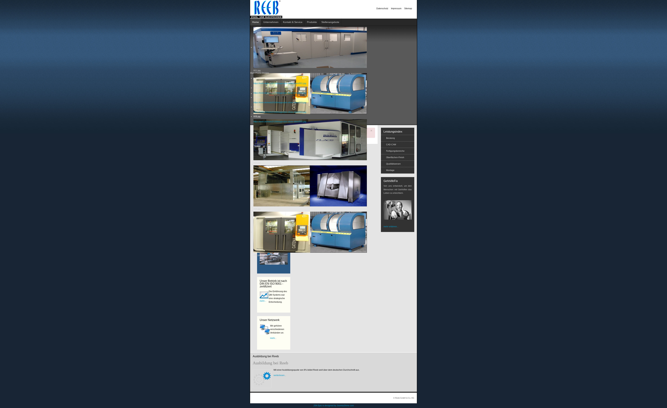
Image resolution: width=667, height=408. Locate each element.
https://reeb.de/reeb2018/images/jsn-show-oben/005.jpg (279, 121)
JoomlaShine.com (345, 405)
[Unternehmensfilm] (274, 258)
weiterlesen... (280, 375)
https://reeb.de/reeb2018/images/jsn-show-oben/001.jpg (279, 83)
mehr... (263, 301)
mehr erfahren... (391, 226)
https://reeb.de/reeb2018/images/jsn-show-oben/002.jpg (279, 93)
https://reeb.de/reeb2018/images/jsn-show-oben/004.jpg (279, 112)
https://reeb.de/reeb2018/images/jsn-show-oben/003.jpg (279, 102)
